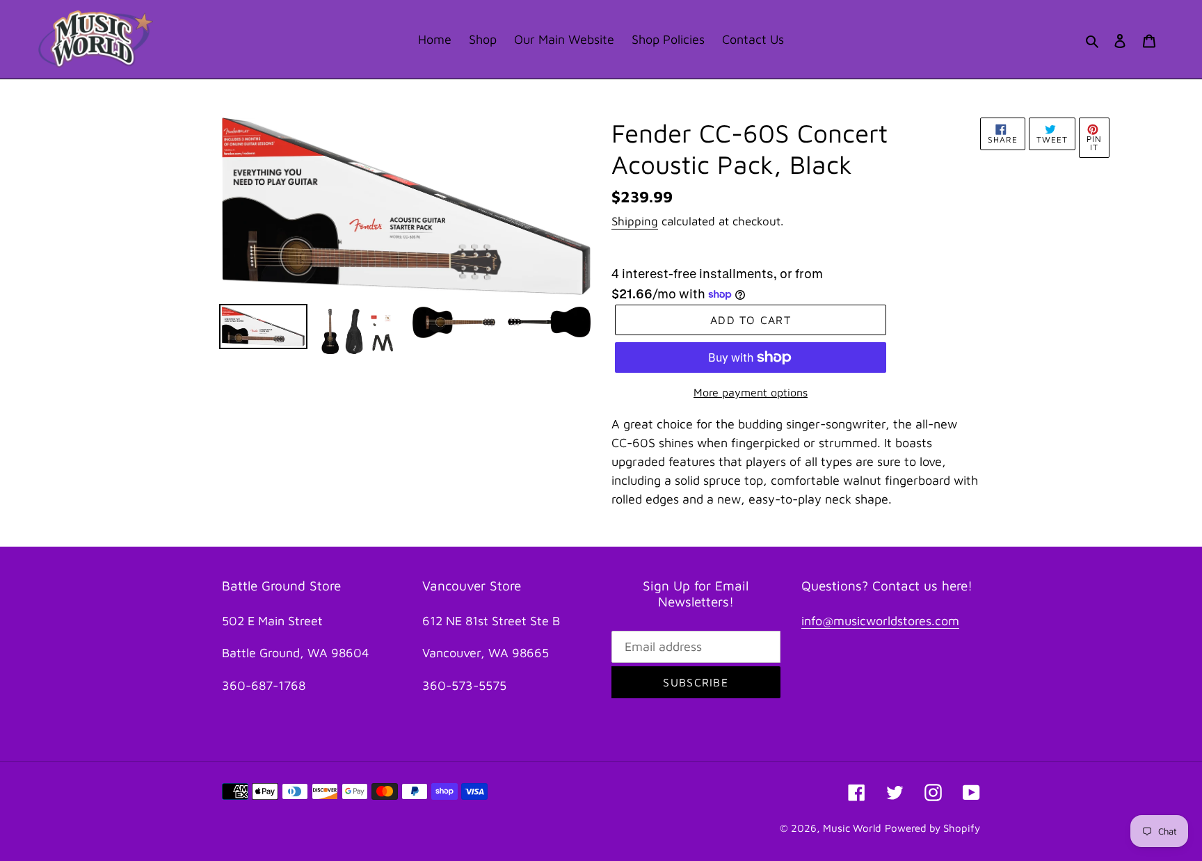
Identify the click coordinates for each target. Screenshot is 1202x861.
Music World (852, 828)
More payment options (751, 392)
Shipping (634, 221)
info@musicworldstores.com (880, 620)
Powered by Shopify (932, 828)
